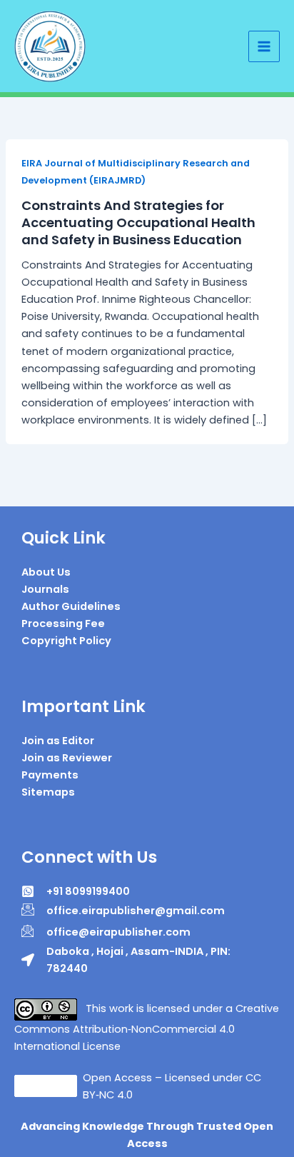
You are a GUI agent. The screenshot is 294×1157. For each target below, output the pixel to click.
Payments (49, 775)
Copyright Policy (66, 640)
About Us (46, 572)
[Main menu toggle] (264, 46)
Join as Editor (57, 740)
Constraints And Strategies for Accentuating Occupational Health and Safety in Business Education (138, 222)
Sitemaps (48, 792)
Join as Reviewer (66, 758)
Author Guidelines (71, 606)
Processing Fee (63, 623)
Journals (45, 589)
